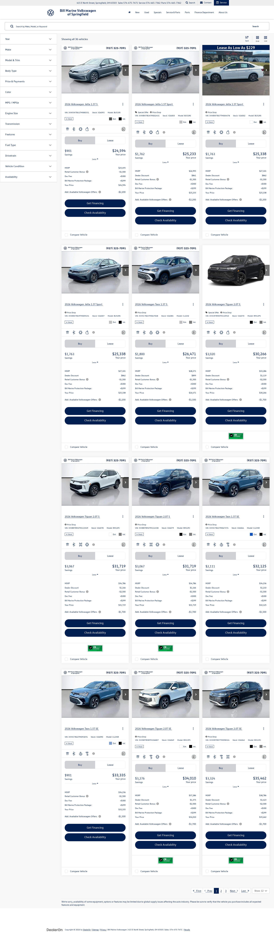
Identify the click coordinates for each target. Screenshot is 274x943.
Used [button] (146, 12)
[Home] (129, 12)
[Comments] (123, 129)
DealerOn (87, 929)
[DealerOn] (55, 929)
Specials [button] (157, 12)
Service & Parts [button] (173, 12)
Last (244, 890)
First (197, 890)
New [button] (137, 12)
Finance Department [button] (204, 12)
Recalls (187, 929)
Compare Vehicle (78, 234)
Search (255, 26)
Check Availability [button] (95, 212)
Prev (209, 890)
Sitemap (95, 929)
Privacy (103, 929)
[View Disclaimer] (93, 129)
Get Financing (95, 203)
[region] (95, 180)
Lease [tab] (110, 140)
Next (233, 890)
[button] (125, 70)
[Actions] (123, 104)
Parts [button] (187, 12)
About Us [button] (223, 12)
